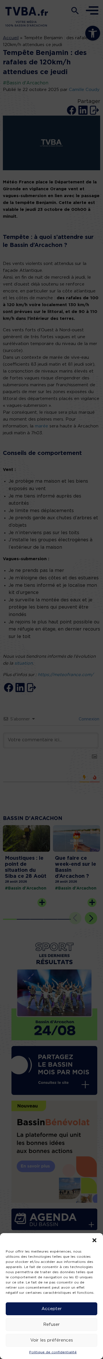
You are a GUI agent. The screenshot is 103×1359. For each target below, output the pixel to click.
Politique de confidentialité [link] (53, 1352)
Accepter (51, 1309)
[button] (94, 1240)
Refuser (51, 1324)
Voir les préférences (51, 1340)
